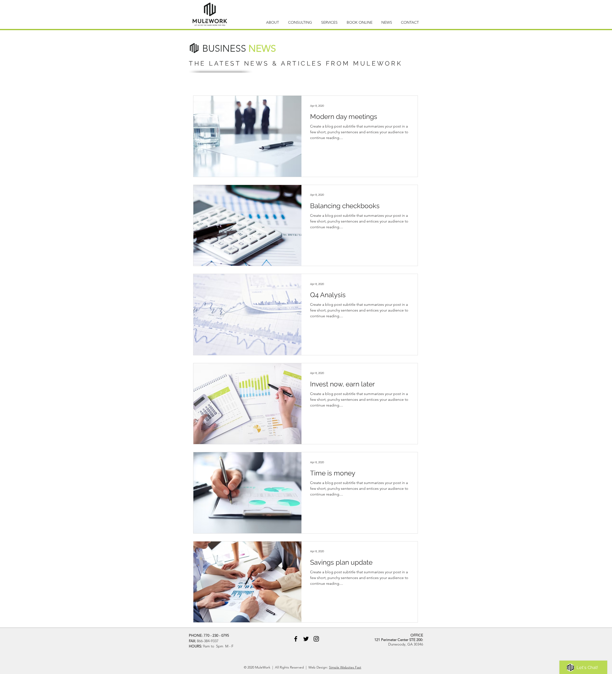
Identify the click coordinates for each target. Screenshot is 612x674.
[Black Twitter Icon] (306, 638)
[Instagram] (316, 638)
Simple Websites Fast (345, 667)
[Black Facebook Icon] (295, 638)
